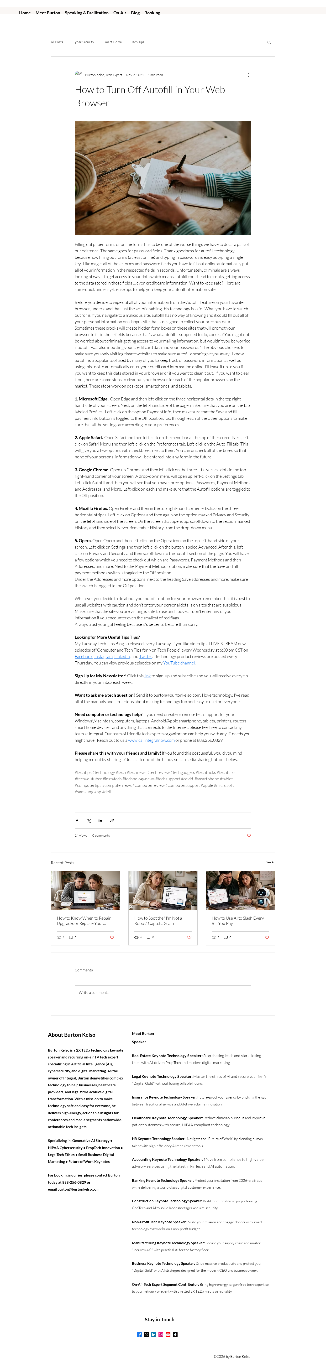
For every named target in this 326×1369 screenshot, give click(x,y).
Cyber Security (83, 42)
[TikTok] (175, 1334)
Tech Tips (137, 42)
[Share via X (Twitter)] (88, 820)
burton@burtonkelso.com (79, 1189)
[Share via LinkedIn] (100, 820)
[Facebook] (139, 1334)
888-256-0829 (74, 1182)
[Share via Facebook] (77, 820)
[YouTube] (168, 1334)
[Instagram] (160, 1334)
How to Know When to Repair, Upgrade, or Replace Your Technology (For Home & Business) (84, 920)
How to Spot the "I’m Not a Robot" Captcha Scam (158, 920)
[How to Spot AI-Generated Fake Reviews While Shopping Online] (163, 890)
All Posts (57, 42)
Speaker (139, 1041)
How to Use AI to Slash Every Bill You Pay (238, 920)
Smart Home (113, 42)
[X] (146, 1334)
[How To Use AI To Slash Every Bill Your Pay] (240, 890)
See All (270, 862)
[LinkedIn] (153, 1334)
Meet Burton (143, 1033)
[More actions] (248, 75)
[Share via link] (112, 820)
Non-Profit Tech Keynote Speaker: (159, 1222)
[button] (269, 42)
